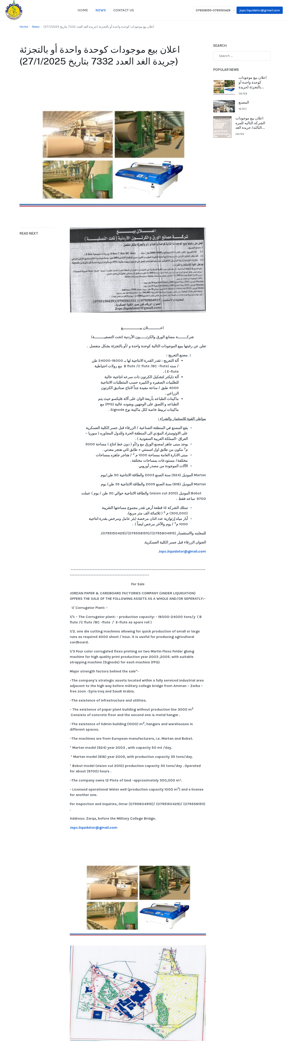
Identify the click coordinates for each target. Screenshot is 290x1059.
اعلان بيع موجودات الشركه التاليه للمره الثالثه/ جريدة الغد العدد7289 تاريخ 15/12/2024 (250, 123)
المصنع (244, 102)
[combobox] (242, 55)
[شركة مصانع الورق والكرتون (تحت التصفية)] (14, 10)
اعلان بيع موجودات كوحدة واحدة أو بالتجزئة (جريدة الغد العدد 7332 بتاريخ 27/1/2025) (253, 82)
